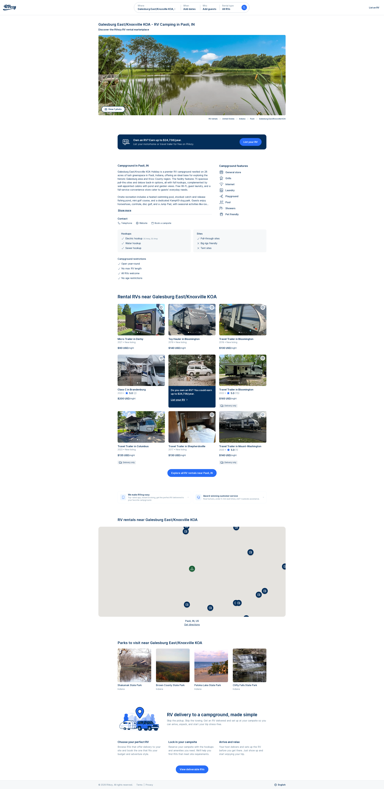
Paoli (252, 119)
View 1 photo (115, 109)
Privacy (149, 784)
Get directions (192, 624)
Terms (139, 784)
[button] (157, 7)
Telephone (126, 223)
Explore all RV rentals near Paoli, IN (192, 472)
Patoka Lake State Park (207, 685)
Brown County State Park (170, 685)
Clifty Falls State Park (245, 685)
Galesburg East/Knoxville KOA (272, 119)
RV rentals (213, 119)
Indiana (242, 119)
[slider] (129, 393)
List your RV (250, 141)
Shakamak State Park (130, 685)
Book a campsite (163, 223)
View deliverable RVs (192, 769)
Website (143, 223)
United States (228, 119)
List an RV (374, 7)
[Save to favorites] (161, 307)
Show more (124, 210)
